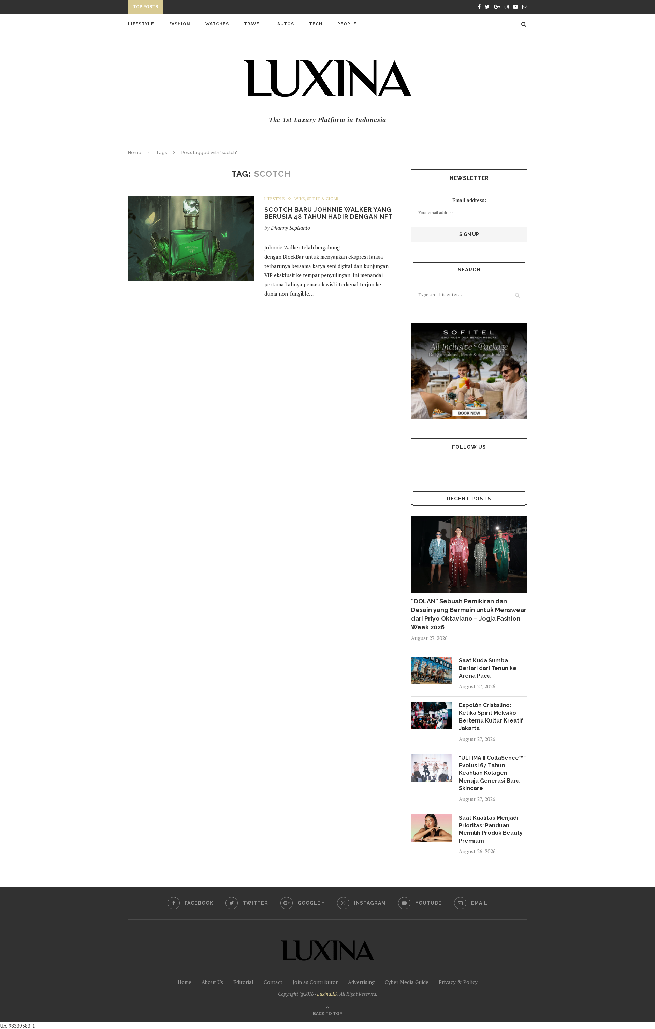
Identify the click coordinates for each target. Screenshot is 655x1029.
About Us (212, 981)
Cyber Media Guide (406, 981)
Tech (315, 24)
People (346, 24)
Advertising (361, 981)
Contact (273, 981)
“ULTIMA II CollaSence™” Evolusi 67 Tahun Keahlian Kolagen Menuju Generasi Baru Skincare (492, 773)
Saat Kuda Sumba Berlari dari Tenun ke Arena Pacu (487, 668)
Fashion (179, 24)
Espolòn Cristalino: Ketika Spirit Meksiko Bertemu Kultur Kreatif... (256, 7)
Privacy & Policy (458, 981)
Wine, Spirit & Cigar (316, 198)
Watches (217, 24)
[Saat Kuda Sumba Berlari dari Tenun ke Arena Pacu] (431, 670)
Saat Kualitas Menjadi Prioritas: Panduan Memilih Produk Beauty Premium (491, 829)
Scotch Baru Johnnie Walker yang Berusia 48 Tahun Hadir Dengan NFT (328, 213)
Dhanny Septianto (290, 227)
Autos (285, 24)
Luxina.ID (327, 993)
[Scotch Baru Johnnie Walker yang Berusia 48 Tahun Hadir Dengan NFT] (191, 238)
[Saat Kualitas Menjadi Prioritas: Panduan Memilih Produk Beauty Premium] (431, 828)
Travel (253, 24)
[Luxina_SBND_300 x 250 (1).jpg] (469, 371)
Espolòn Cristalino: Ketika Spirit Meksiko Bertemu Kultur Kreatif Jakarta (491, 716)
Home (134, 152)
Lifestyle (141, 24)
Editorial (243, 981)
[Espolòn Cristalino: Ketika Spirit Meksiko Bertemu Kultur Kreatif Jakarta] (431, 715)
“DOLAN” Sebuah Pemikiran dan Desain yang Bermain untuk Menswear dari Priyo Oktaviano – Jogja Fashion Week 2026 (468, 614)
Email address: (469, 200)
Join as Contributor (315, 981)
